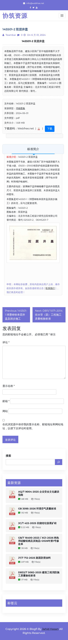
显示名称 (8, 386)
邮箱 (5, 401)
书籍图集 (20, 108)
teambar (10, 34)
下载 (49, 128)
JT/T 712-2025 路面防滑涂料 (34, 557)
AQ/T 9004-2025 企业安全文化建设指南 (38, 493)
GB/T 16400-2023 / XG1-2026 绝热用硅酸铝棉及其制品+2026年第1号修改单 (38, 541)
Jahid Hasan (50, 629)
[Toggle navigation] (62, 15)
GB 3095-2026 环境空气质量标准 (37, 508)
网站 (5, 411)
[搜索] (58, 462)
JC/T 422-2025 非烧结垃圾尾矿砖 (37, 523)
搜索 (8, 455)
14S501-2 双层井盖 (33, 41)
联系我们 (50, 288)
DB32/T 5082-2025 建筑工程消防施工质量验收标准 (38, 574)
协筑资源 (15, 15)
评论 (5, 342)
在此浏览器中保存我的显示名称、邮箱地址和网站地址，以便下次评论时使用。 (32, 426)
